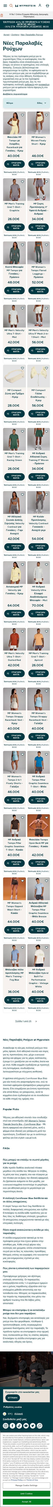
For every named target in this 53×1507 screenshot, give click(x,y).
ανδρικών (29, 84)
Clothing (15, 34)
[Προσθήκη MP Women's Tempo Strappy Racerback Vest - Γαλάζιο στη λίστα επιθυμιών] (46, 691)
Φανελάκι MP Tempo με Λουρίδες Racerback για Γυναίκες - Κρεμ (14, 144)
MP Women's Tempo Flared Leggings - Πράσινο (38, 272)
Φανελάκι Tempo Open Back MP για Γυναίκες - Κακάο (38, 843)
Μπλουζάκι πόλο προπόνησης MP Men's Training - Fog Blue (14, 974)
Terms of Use (32, 1480)
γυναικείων (43, 84)
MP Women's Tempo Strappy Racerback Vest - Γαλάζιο (38, 718)
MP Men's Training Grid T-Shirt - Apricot (38, 656)
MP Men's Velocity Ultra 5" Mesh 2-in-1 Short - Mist (38, 333)
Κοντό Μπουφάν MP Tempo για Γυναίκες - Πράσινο (14, 272)
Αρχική (6, 34)
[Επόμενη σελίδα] (36, 1021)
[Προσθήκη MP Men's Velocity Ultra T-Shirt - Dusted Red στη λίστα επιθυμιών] (22, 631)
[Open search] (11, 6)
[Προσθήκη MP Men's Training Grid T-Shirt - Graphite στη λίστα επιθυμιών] (22, 182)
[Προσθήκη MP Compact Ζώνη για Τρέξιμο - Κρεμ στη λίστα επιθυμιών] (22, 368)
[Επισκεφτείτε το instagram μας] (5, 1426)
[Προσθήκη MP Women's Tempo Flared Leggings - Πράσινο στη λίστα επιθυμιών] (46, 245)
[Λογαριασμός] (40, 6)
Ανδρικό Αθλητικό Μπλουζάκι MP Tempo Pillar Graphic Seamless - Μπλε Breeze (38, 910)
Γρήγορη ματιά (16, 164)
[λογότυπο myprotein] (25, 5)
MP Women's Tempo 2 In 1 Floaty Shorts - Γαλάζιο (14, 781)
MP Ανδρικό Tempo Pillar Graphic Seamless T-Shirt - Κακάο (14, 844)
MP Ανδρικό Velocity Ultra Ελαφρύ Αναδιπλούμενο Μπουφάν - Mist (38, 593)
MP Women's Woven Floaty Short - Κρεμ (38, 140)
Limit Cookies (26, 1494)
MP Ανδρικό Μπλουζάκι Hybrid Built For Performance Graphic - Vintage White (38, 978)
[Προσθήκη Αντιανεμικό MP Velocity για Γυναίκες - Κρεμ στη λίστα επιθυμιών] (22, 564)
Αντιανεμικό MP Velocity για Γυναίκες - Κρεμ (14, 590)
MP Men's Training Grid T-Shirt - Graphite (14, 207)
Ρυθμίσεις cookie (12, 1407)
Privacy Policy (17, 1480)
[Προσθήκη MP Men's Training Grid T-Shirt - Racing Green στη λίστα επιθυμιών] (22, 431)
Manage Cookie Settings (26, 1485)
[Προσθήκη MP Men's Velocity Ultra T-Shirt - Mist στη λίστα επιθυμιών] (22, 308)
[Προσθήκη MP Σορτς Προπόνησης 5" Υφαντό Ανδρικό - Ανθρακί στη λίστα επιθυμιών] (46, 182)
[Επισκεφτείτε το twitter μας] (33, 1426)
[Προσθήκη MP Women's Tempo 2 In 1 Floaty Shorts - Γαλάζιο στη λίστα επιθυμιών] (22, 754)
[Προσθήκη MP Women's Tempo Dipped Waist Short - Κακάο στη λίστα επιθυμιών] (22, 881)
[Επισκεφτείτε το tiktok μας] (19, 1426)
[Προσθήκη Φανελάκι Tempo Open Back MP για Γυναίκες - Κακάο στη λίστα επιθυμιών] (46, 817)
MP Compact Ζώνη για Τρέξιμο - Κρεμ (14, 393)
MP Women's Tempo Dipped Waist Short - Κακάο (14, 908)
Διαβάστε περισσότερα (15, 94)
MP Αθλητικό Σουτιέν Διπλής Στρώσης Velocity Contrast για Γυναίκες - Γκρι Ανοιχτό (14, 525)
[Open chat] (39, 1426)
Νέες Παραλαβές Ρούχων (32, 34)
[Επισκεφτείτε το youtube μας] (26, 1426)
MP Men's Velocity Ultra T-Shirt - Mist (14, 333)
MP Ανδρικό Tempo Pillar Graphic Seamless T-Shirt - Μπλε (38, 781)
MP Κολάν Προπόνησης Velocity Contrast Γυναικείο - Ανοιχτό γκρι (38, 523)
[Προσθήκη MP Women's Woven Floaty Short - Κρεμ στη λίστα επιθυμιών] (46, 115)
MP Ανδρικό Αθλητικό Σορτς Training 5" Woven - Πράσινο (38, 458)
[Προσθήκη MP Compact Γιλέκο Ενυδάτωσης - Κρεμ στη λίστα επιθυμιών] (46, 368)
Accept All (26, 1502)
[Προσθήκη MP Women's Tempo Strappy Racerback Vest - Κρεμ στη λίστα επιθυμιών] (22, 691)
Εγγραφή (12, 1398)
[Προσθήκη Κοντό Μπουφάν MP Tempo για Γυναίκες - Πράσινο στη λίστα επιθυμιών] (22, 245)
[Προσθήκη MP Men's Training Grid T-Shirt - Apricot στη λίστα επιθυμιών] (46, 631)
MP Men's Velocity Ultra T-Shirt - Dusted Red (14, 656)
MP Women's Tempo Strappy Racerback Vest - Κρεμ (14, 718)
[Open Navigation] (5, 5)
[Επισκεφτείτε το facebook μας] (12, 1426)
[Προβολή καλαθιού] (47, 5)
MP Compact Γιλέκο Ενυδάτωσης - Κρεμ (38, 395)
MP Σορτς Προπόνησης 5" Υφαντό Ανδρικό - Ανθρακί (38, 208)
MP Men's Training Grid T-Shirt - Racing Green (14, 456)
